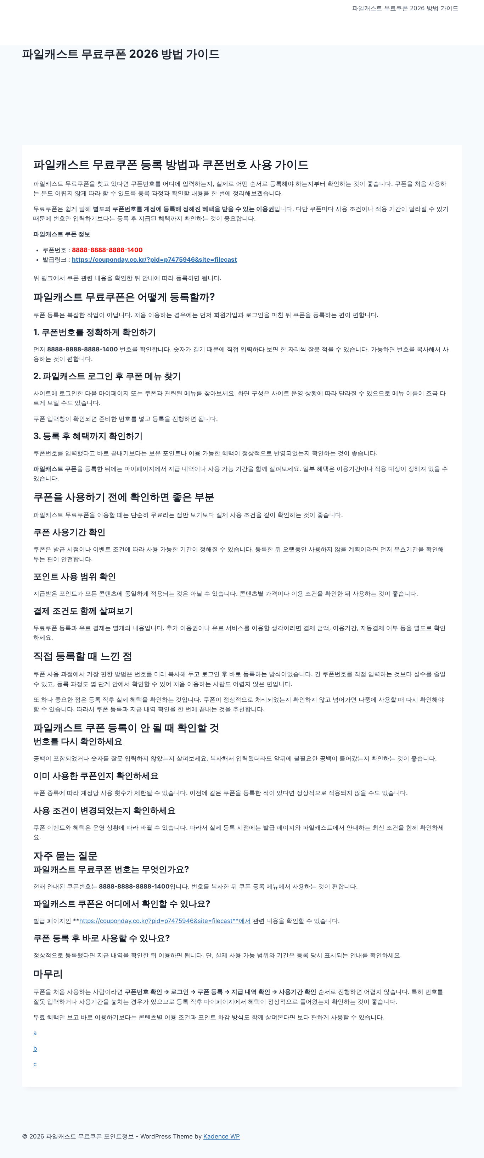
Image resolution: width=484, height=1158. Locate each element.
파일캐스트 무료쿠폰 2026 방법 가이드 (405, 8)
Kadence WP (221, 1136)
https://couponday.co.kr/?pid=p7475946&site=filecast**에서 (165, 920)
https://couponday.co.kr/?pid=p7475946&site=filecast (154, 259)
